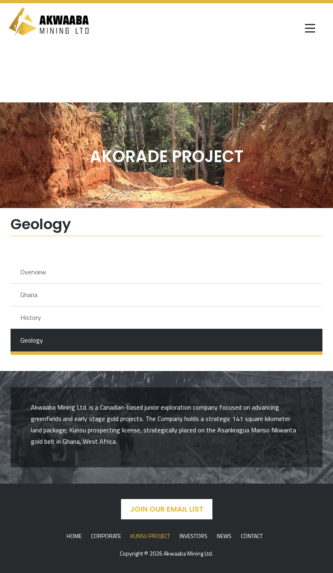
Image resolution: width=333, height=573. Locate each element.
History (30, 317)
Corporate (106, 536)
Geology (31, 340)
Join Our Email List (166, 509)
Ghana (28, 295)
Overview (33, 272)
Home (74, 536)
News (224, 536)
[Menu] (311, 29)
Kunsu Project (150, 536)
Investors (193, 536)
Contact (252, 536)
